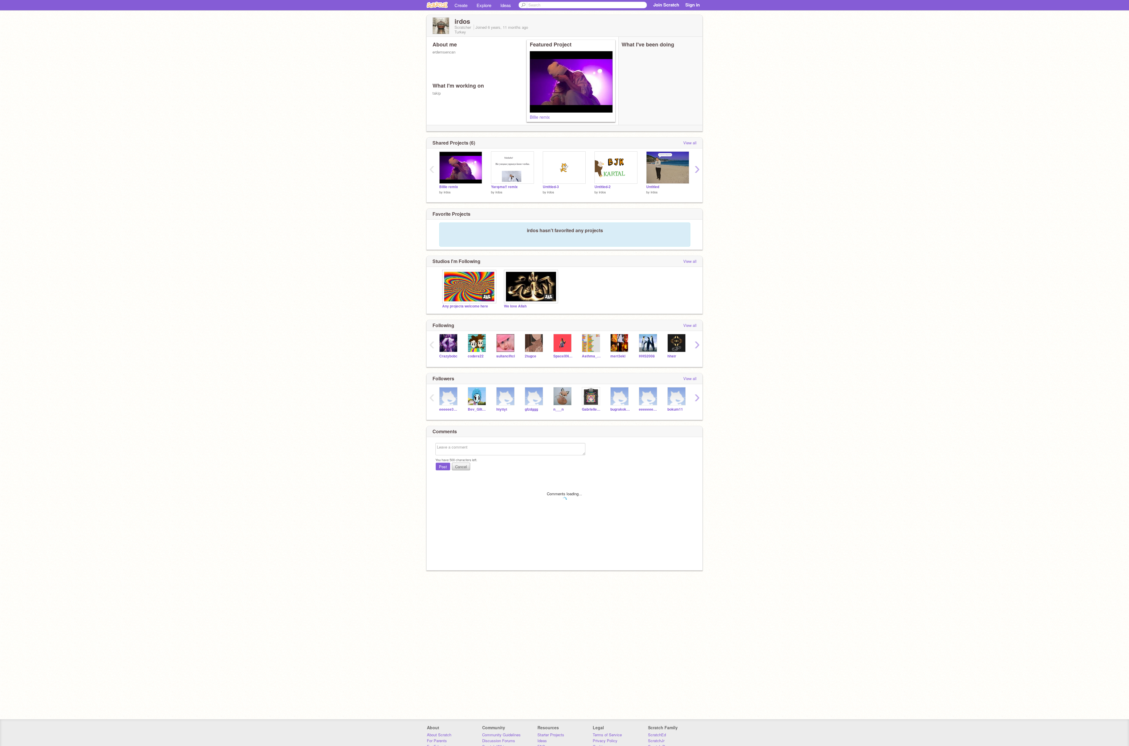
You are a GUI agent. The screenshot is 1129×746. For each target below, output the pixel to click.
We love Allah (515, 306)
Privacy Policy (605, 740)
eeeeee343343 (449, 409)
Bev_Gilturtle (477, 409)
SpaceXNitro (563, 356)
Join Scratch (666, 4)
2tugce (530, 356)
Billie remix (540, 117)
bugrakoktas (620, 409)
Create (461, 5)
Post (443, 466)
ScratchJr (656, 740)
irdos (447, 192)
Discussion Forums (498, 740)
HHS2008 (647, 356)
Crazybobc (448, 356)
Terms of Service (607, 734)
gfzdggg (531, 409)
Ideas (505, 5)
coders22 (476, 356)
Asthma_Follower (592, 356)
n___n (558, 409)
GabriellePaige (592, 409)
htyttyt (501, 409)
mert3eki (617, 356)
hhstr (671, 356)
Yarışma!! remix (504, 186)
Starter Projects (550, 734)
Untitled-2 (602, 186)
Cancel (461, 466)
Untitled (652, 186)
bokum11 (675, 409)
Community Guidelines (501, 734)
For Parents (437, 740)
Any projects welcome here (465, 306)
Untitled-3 (551, 186)
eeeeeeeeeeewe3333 (649, 409)
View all (690, 142)
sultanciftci (505, 356)
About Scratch (439, 734)
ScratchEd (657, 734)
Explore (484, 5)
